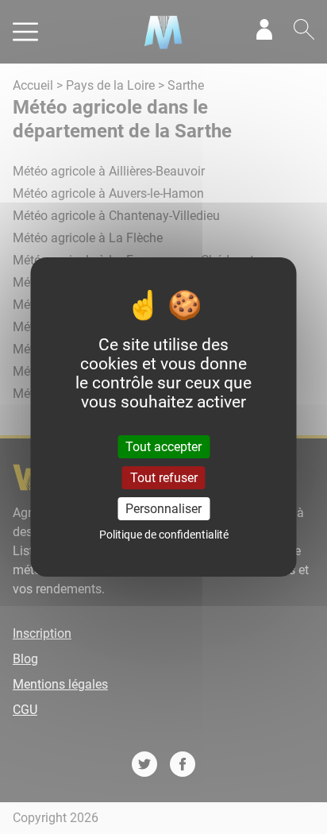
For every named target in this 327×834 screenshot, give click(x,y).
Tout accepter (163, 446)
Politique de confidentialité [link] (164, 534)
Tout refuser (164, 477)
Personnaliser (163, 508)
